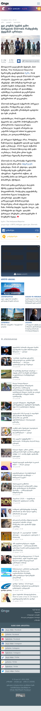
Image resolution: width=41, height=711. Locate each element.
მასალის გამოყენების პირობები (30, 617)
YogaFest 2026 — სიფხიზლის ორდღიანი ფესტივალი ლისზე (20, 502)
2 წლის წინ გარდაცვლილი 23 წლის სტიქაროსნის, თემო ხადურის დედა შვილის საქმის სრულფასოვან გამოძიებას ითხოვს (20, 560)
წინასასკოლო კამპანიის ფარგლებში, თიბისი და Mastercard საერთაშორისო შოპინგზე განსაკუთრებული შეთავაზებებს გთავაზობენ (20, 574)
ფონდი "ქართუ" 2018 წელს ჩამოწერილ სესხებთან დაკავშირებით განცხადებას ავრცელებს (20, 587)
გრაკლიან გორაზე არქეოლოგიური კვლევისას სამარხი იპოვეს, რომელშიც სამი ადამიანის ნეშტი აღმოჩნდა (20, 524)
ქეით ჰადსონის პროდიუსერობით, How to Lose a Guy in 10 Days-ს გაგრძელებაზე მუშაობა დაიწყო (20, 597)
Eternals (34, 224)
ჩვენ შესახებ (36, 609)
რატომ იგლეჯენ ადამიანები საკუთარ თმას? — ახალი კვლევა (20, 465)
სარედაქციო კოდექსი (33, 615)
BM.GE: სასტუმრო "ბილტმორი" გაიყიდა (12, 318)
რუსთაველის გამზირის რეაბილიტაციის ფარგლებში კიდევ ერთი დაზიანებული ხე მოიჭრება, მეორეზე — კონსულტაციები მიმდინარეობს (20, 489)
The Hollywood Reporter (15, 221)
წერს (27, 73)
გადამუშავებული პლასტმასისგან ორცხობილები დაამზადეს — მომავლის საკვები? (20, 476)
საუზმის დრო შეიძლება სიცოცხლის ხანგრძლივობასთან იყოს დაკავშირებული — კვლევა (20, 431)
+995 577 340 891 (29, 681)
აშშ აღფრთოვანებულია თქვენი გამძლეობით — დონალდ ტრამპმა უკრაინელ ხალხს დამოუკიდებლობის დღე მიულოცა (20, 547)
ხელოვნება (17, 22)
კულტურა (9, 22)
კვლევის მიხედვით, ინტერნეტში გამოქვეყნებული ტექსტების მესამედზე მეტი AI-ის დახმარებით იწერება (20, 406)
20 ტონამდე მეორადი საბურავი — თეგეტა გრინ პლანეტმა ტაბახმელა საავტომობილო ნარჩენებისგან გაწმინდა (20, 375)
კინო (2, 22)
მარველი (19, 224)
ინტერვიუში (27, 164)
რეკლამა (37, 612)
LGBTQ (12, 224)
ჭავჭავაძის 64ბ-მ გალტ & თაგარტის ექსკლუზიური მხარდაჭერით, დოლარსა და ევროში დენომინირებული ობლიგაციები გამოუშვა (20, 418)
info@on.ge (18, 681)
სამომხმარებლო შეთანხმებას (19, 687)
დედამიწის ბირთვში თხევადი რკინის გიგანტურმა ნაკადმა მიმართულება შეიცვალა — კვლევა (20, 350)
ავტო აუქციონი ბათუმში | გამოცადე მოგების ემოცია (12, 292)
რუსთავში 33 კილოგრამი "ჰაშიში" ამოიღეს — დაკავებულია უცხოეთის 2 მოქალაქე (20, 536)
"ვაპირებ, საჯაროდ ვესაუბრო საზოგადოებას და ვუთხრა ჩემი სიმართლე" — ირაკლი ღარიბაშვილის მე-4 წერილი (20, 362)
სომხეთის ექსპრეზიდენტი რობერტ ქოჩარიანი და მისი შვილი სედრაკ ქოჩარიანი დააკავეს (20, 512)
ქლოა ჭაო (26, 224)
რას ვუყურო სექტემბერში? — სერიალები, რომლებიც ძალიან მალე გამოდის (20, 442)
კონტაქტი (37, 620)
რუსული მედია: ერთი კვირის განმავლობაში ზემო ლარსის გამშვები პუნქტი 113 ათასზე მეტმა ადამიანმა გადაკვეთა (20, 454)
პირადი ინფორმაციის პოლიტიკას (20, 690)
